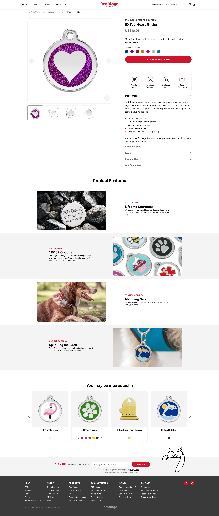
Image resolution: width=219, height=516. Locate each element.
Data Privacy (52, 494)
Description (131, 95)
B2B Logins (95, 487)
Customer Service (126, 497)
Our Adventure (53, 487)
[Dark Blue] (169, 438)
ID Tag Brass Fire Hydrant (129, 430)
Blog (49, 500)
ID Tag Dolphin (168, 430)
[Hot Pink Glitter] (148, 51)
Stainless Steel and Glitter (53, 12)
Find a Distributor (98, 497)
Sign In (194, 4)
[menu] (45, 4)
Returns (28, 494)
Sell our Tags (96, 500)
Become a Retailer (148, 494)
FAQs (27, 487)
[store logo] (109, 4)
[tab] (158, 96)
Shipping (28, 490)
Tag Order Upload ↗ (99, 490)
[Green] (89, 438)
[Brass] (129, 438)
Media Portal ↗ (97, 494)
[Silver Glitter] (153, 51)
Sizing (27, 497)
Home (29, 12)
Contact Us (145, 487)
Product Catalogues (77, 497)
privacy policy (134, 470)
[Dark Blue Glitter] (126, 51)
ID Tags (72, 494)
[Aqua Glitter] (158, 51)
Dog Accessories (76, 487)
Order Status (124, 490)
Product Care (132, 159)
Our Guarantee (133, 165)
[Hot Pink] (86, 438)
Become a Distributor (149, 490)
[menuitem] (25, 4)
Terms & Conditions (33, 500)
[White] (50, 438)
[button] (158, 4)
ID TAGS (36, 12)
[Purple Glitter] (132, 51)
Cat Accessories (75, 490)
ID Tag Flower (90, 430)
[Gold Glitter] (142, 51)
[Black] (97, 438)
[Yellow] (93, 438)
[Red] (82, 438)
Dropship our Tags (148, 497)
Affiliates (50, 497)
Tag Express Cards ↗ (128, 487)
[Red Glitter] (137, 51)
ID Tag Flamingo (50, 430)
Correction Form (125, 494)
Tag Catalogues (75, 500)
